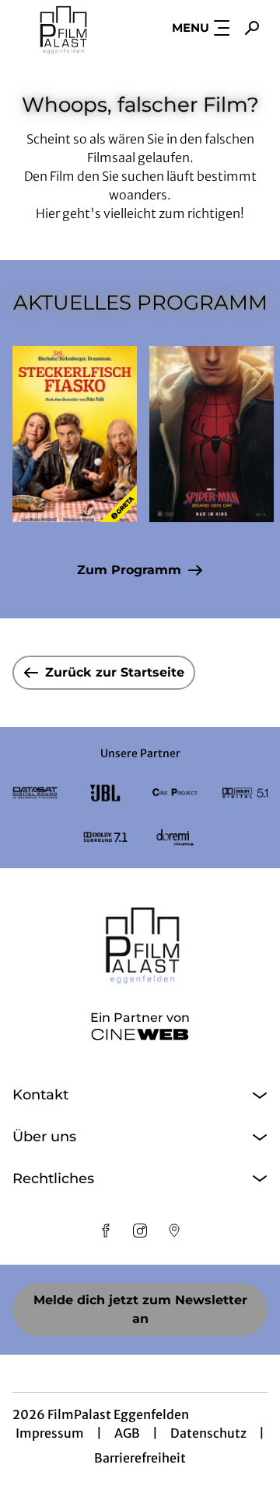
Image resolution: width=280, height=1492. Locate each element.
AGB (127, 1433)
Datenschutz (208, 1433)
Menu (190, 27)
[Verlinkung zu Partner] (35, 793)
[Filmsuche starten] (252, 27)
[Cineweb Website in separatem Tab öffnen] (140, 1034)
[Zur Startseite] (63, 27)
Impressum (50, 1433)
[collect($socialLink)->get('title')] (105, 1230)
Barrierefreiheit (140, 1458)
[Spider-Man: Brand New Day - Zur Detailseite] (211, 434)
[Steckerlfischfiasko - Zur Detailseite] (74, 434)
